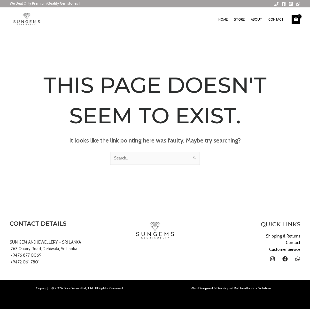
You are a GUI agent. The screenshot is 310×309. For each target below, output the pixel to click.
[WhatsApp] (298, 4)
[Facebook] (283, 4)
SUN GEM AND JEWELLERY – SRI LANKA (45, 242)
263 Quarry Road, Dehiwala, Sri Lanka (43, 248)
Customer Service (284, 249)
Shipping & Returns (283, 236)
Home (223, 19)
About (256, 19)
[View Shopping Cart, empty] (296, 19)
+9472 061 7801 (25, 262)
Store (239, 19)
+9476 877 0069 (25, 255)
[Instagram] (291, 4)
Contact (276, 19)
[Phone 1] (276, 4)
